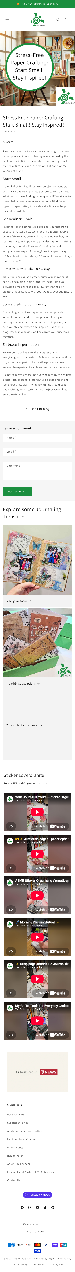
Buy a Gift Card (16, 1114)
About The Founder (18, 1163)
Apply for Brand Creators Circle (25, 1131)
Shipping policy (57, 1264)
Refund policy (64, 1258)
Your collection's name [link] (22, 725)
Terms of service (38, 1264)
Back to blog (40, 409)
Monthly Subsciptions (21, 684)
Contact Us (13, 1180)
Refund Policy (15, 1155)
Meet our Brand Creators (21, 1139)
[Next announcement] (68, 4)
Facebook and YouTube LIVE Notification (31, 1172)
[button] (7, 20)
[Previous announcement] (7, 4)
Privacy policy (20, 1264)
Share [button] (9, 141)
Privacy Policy (15, 1147)
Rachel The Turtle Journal (23, 1258)
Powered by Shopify (45, 1258)
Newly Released (17, 601)
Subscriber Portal (17, 1122)
